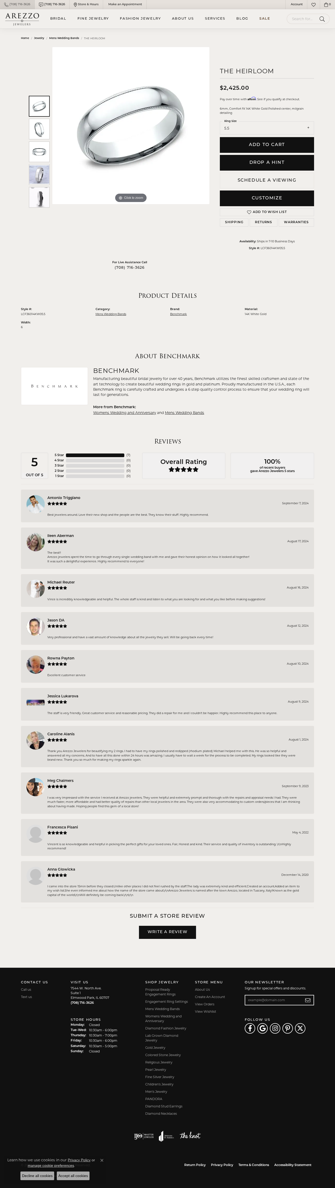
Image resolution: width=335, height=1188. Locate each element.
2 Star (59, 471)
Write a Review (167, 932)
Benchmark (178, 314)
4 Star (59, 460)
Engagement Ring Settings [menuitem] (166, 1002)
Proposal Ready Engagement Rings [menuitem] (160, 992)
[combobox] (302, 19)
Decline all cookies (37, 1176)
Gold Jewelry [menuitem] (155, 1048)
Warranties (296, 222)
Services (215, 18)
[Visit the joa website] (166, 1136)
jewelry (39, 38)
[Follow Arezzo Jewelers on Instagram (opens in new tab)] (275, 1028)
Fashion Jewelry (140, 18)
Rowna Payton (60, 658)
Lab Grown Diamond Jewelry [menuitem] (161, 1038)
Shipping (234, 222)
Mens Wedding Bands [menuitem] (162, 1009)
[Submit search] (323, 19)
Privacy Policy (222, 1165)
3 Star (59, 465)
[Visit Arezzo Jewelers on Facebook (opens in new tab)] (250, 1028)
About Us (183, 18)
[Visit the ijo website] (144, 1136)
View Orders (204, 1004)
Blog (242, 18)
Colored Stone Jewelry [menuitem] (163, 1055)
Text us (26, 997)
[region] (130, 151)
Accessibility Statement (292, 1165)
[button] (296, 4)
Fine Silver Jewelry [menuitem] (159, 1077)
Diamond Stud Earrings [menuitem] (163, 1106)
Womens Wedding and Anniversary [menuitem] (163, 1018)
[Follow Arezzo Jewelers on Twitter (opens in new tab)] (300, 1028)
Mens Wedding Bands (64, 38)
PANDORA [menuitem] (153, 1099)
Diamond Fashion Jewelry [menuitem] (165, 1028)
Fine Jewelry (93, 18)
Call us (26, 989)
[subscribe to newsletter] (308, 1000)
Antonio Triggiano (63, 498)
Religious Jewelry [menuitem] (158, 1062)
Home (25, 38)
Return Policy (195, 1165)
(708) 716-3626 (130, 268)
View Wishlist (205, 1011)
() (128, 455)
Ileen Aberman (60, 536)
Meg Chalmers (60, 781)
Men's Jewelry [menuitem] (156, 1092)
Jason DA (55, 620)
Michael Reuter (61, 582)
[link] (17, 4)
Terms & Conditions (253, 1165)
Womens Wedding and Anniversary (124, 413)
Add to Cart (267, 145)
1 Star (59, 476)
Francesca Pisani (62, 827)
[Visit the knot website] (190, 1136)
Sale (264, 18)
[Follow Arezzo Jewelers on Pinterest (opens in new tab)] (287, 1028)
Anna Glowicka (61, 869)
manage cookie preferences (51, 1165)
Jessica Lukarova (62, 696)
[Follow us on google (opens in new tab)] (262, 1028)
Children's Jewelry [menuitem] (159, 1084)
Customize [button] (267, 198)
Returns (263, 222)
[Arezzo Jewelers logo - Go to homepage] (22, 19)
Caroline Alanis (61, 734)
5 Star (59, 455)
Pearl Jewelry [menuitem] (155, 1070)
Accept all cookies (73, 1176)
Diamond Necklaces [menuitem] (161, 1114)
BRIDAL (58, 18)
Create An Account (210, 997)
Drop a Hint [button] (267, 162)
